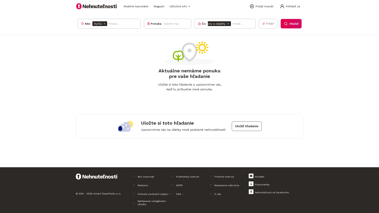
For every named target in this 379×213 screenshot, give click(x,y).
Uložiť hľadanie (246, 126)
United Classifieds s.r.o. (107, 193)
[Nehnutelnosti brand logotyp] (96, 6)
